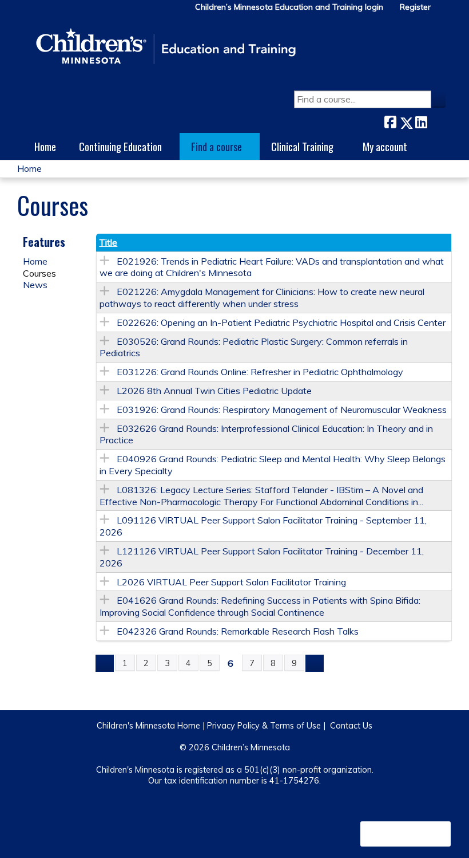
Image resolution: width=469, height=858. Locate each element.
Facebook (390, 120)
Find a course (216, 146)
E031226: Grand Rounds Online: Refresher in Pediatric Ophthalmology (260, 371)
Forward (436, 120)
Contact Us (351, 726)
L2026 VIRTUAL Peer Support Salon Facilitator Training (231, 582)
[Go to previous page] (105, 663)
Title (108, 242)
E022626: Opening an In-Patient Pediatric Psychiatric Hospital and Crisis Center (281, 322)
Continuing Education (120, 146)
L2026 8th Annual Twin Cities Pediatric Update (214, 390)
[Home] (166, 47)
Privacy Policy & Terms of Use (264, 726)
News (35, 284)
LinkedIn (421, 120)
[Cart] (442, 11)
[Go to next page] (314, 663)
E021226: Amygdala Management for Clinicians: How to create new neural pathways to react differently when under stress (262, 297)
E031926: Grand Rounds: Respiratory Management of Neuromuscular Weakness (282, 409)
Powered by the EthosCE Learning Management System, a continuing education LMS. (405, 834)
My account (385, 146)
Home (45, 146)
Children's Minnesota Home (148, 726)
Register (415, 7)
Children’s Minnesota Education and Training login (289, 7)
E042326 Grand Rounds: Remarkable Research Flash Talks (238, 631)
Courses (39, 273)
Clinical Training (302, 146)
